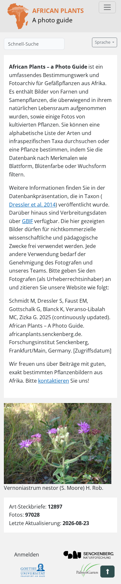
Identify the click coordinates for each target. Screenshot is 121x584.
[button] (107, 572)
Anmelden (26, 554)
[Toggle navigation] (107, 7)
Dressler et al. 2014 (32, 204)
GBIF (27, 221)
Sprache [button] (103, 42)
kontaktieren (53, 380)
